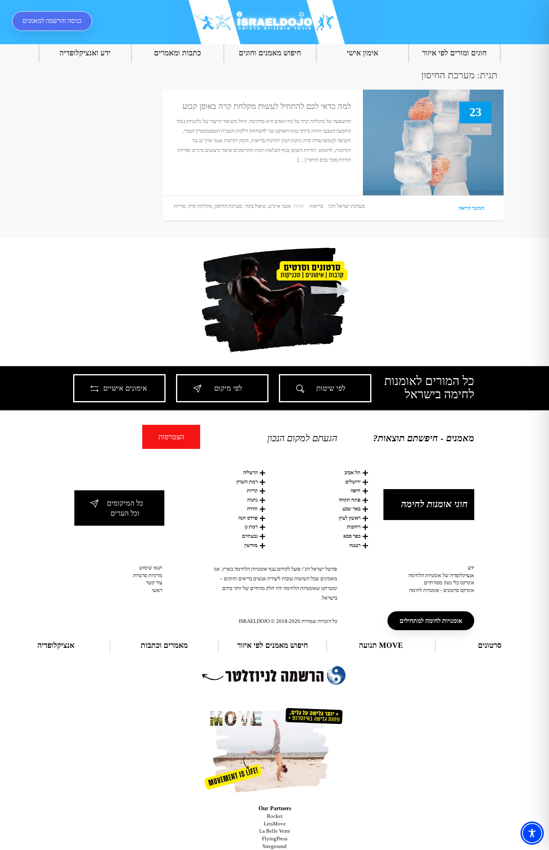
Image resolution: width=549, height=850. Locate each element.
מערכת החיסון (228, 206)
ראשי (157, 590)
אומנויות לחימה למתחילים (430, 620)
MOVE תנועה (381, 645)
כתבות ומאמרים (177, 53)
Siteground (274, 846)
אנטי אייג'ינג (279, 206)
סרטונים (490, 645)
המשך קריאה (472, 208)
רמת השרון (247, 482)
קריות (252, 490)
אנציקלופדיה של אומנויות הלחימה (441, 575)
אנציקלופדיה (55, 645)
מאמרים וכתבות (164, 645)
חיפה (355, 490)
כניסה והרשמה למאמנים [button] (52, 20)
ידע (471, 568)
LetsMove (275, 824)
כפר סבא (352, 536)
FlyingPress (274, 839)
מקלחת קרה (200, 206)
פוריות (180, 206)
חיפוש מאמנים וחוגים (270, 53)
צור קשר (154, 583)
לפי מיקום (228, 388)
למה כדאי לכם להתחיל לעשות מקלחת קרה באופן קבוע (266, 106)
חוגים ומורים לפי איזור (454, 53)
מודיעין (251, 545)
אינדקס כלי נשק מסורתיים (449, 583)
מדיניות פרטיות (147, 575)
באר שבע (351, 509)
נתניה (252, 500)
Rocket (275, 816)
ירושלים (353, 482)
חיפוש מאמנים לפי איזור (272, 645)
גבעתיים (250, 536)
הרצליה (250, 472)
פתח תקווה (350, 500)
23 (475, 112)
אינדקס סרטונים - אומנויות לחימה (441, 590)
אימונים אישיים (125, 388)
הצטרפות (171, 437)
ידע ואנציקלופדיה (85, 53)
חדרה (252, 509)
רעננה (355, 545)
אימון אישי (362, 53)
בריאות (316, 206)
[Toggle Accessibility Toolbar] (532, 833)
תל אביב (352, 472)
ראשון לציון (350, 518)
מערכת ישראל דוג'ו (346, 206)
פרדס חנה (248, 518)
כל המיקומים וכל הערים (125, 508)
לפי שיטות (330, 388)
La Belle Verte (274, 831)
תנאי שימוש (150, 568)
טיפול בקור (255, 206)
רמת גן (251, 527)
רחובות (354, 527)
